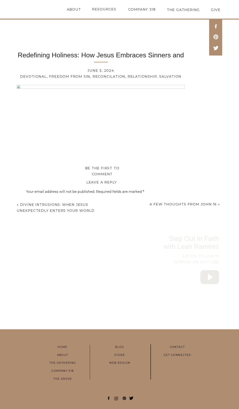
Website (33, 288)
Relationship (142, 76)
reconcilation (109, 76)
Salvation (170, 76)
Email (32, 273)
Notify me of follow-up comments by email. (62, 322)
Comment (36, 200)
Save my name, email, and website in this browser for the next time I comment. (93, 308)
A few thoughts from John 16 (183, 204)
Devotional (33, 76)
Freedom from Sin (69, 76)
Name (32, 259)
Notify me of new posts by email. (53, 336)
